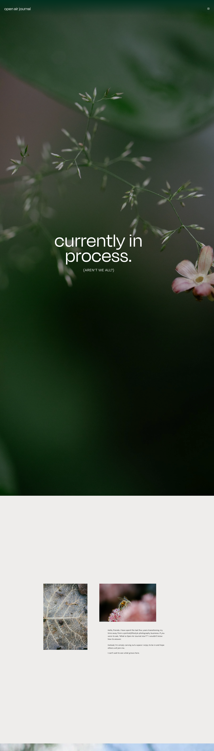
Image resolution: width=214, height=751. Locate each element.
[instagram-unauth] (208, 8)
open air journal (17, 8)
